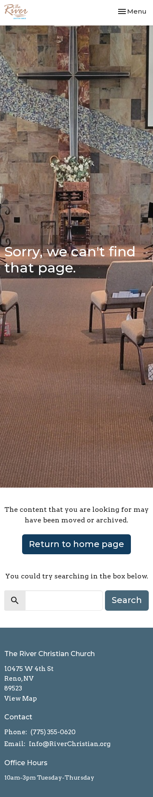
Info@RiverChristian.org (69, 744)
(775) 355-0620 (53, 732)
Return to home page (76, 544)
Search (127, 600)
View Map (20, 698)
